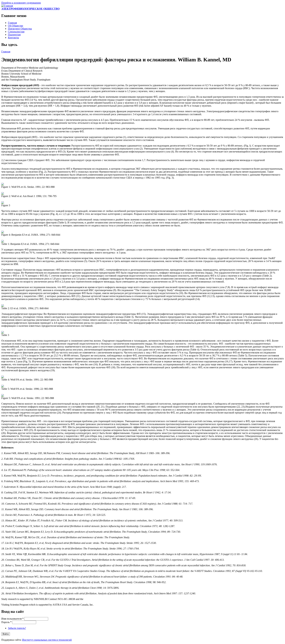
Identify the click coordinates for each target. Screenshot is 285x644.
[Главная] (7, 5)
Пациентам (14, 34)
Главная (12, 22)
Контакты (13, 37)
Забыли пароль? (17, 628)
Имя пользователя (12, 618)
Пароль (6, 622)
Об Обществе (15, 25)
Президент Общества (20, 28)
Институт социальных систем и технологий (47, 639)
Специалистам (16, 31)
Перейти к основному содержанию (21, 2)
